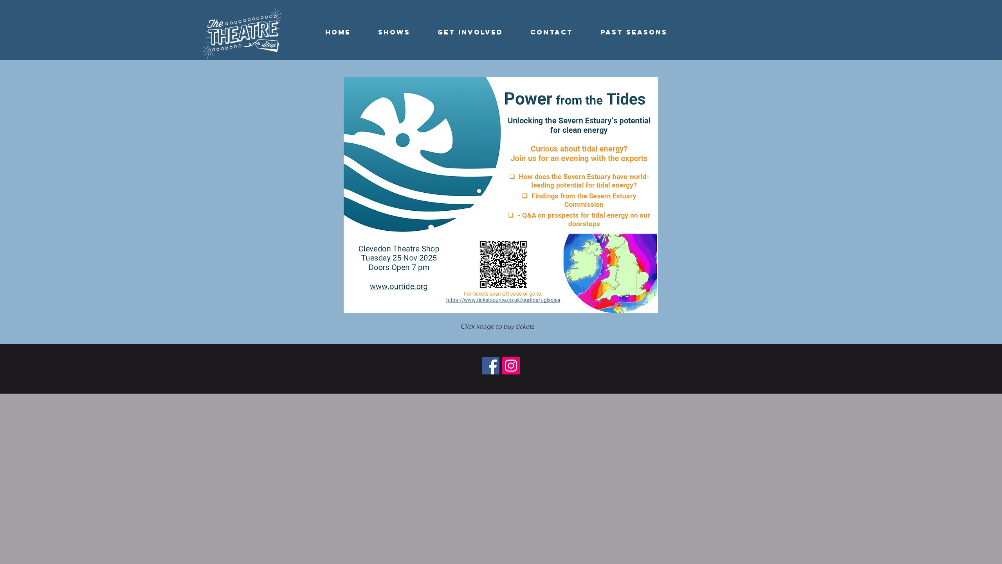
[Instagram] (511, 365)
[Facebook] (490, 365)
